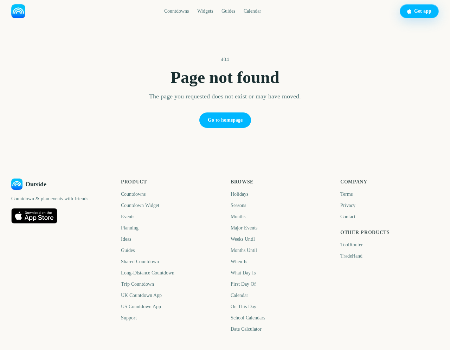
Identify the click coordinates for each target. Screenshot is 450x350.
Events (127, 216)
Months (238, 216)
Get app (422, 11)
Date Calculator (246, 329)
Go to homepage (225, 120)
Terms (346, 194)
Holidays (239, 194)
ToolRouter (351, 244)
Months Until (244, 250)
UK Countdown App (141, 295)
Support (129, 317)
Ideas (126, 239)
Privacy (347, 205)
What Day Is (243, 273)
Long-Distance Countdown (147, 273)
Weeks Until (243, 239)
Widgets (205, 11)
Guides (228, 11)
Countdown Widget (140, 205)
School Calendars (248, 317)
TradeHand (351, 256)
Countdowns (176, 11)
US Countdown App (141, 306)
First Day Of (243, 284)
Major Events (244, 228)
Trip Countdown (137, 284)
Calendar (252, 11)
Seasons (238, 205)
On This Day (243, 306)
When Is (239, 261)
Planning (130, 228)
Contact (347, 216)
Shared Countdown (140, 261)
